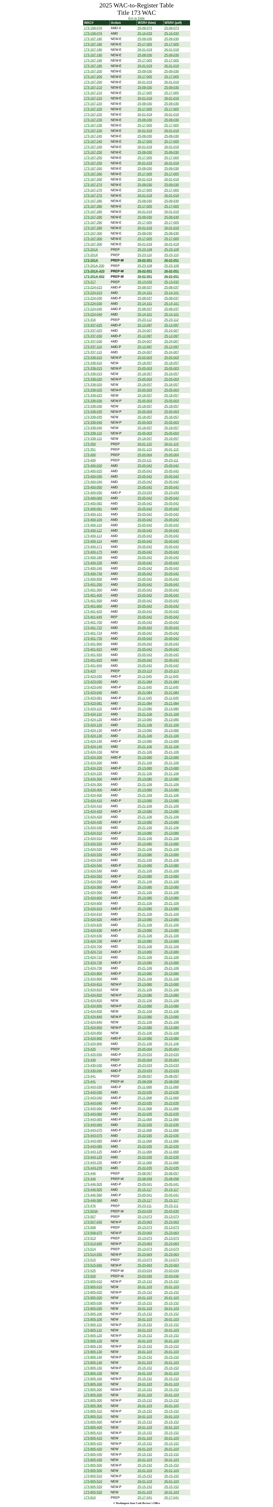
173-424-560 (93, 887)
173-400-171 (93, 546)
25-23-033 (144, 492)
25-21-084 (144, 682)
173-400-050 (93, 487)
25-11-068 (144, 1087)
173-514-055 (93, 1254)
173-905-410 (93, 1433)
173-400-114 (93, 541)
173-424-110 (93, 709)
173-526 (90, 1276)
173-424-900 (93, 1038)
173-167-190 (93, 55)
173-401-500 (93, 601)
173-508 (90, 1227)
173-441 (90, 1076)
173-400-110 (93, 525)
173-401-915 (93, 649)
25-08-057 (144, 1076)
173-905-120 (93, 1335)
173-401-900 (93, 644)
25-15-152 (144, 1281)
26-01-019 (144, 49)
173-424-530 (93, 854)
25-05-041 (144, 1184)
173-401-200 (93, 584)
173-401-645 (93, 617)
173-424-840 (93, 1017)
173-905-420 (93, 1443)
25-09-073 (144, 28)
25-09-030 (144, 39)
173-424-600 (93, 898)
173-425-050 (93, 1054)
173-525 (90, 1270)
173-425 (90, 1049)
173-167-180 (93, 39)
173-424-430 (93, 822)
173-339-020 (93, 379)
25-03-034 (144, 1270)
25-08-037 (144, 287)
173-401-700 (93, 622)
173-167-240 (93, 136)
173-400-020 (93, 465)
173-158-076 (93, 28)
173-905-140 (93, 1357)
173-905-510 (93, 1476)
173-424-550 (93, 876)
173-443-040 (93, 1098)
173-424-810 (93, 984)
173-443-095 (93, 1141)
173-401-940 (93, 665)
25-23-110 (144, 255)
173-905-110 (93, 1325)
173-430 (90, 1060)
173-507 (90, 1216)
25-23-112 (144, 320)
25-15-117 (144, 1189)
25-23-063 (144, 1222)
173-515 (90, 1260)
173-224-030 (93, 298)
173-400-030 (93, 476)
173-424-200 (93, 757)
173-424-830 (93, 1006)
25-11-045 (144, 676)
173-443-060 (93, 1108)
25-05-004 (144, 455)
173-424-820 (93, 995)
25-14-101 (144, 293)
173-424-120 (93, 719)
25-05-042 (144, 465)
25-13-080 (144, 709)
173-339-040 (93, 422)
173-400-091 (93, 509)
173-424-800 (93, 973)
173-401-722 (93, 628)
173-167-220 (93, 103)
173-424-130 (93, 730)
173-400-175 (93, 552)
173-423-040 (93, 687)
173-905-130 (93, 1346)
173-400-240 (93, 568)
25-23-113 (144, 671)
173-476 (90, 1206)
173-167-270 (93, 184)
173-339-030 (93, 401)
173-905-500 (93, 1465)
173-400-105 (93, 519)
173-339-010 (93, 357)
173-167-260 (93, 168)
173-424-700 (93, 941)
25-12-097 (144, 325)
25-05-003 (144, 357)
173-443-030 (93, 1087)
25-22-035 (144, 1092)
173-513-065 (93, 1243)
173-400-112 (93, 530)
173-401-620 (93, 611)
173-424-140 (93, 741)
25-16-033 (144, 33)
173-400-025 (93, 471)
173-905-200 (93, 1389)
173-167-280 (93, 201)
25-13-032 (144, 282)
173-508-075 (93, 1233)
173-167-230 (93, 120)
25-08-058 (144, 1081)
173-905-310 (93, 1411)
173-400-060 (93, 498)
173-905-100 (93, 1314)
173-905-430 (93, 1454)
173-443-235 (93, 1162)
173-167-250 (93, 152)
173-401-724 (93, 633)
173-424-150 (93, 752)
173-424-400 (93, 790)
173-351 (90, 449)
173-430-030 (93, 1065)
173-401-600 (93, 606)
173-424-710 (93, 952)
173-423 (90, 671)
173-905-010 (93, 1281)
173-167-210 (93, 87)
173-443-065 (93, 1119)
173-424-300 (93, 779)
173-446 (90, 1173)
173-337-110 (93, 347)
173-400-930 (93, 579)
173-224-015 (93, 287)
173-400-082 (93, 503)
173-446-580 (93, 1195)
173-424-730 (93, 963)
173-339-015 (93, 368)
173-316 (90, 320)
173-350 (90, 444)
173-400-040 (93, 482)
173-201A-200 (94, 266)
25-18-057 (144, 363)
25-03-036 (144, 1276)
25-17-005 (144, 44)
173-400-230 (93, 563)
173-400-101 (93, 514)
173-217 (90, 282)
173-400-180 (93, 557)
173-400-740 (93, 574)
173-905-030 (93, 1303)
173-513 (90, 1238)
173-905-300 (93, 1400)
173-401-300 (93, 590)
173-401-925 (93, 660)
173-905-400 (93, 1422)
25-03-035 (144, 1211)
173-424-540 (93, 865)
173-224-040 (93, 309)
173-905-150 (93, 1368)
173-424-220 (93, 768)
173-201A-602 (94, 276)
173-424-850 (93, 1027)
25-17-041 (144, 1497)
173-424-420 (93, 811)
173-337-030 (93, 336)
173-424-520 (93, 844)
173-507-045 (93, 1222)
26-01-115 (144, 444)
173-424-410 (93, 800)
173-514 (90, 1249)
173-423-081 (93, 698)
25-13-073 (144, 1216)
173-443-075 (93, 1130)
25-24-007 (144, 330)
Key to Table (136, 18)
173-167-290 (93, 217)
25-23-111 (144, 460)
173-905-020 (93, 1292)
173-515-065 (93, 1265)
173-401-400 (93, 595)
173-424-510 (93, 833)
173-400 (90, 455)
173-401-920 (93, 655)
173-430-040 (93, 1071)
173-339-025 (93, 390)
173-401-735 (93, 638)
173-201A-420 (94, 271)
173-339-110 (93, 433)
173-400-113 (93, 536)
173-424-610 (93, 908)
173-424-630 (93, 930)
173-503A (91, 1211)
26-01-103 (144, 1287)
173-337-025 (93, 325)
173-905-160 (93, 1379)
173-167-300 (93, 233)
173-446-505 (93, 1184)
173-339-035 (93, 411)
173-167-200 (93, 71)
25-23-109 (144, 249)
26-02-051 (144, 260)
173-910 (90, 1497)
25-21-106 (144, 714)
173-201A (91, 249)
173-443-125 (93, 1152)
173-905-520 (93, 1487)
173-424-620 (93, 919)
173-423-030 (93, 676)
